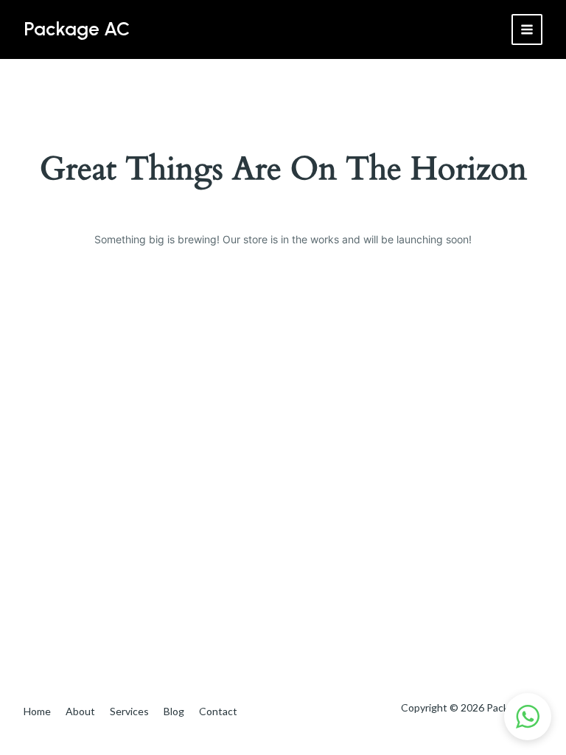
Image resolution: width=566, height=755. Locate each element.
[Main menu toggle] (526, 29)
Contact (218, 711)
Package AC (77, 29)
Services (129, 711)
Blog (174, 711)
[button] (527, 716)
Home (37, 711)
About (80, 711)
